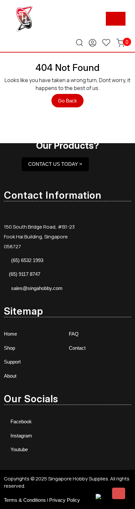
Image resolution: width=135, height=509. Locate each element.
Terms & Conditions (25, 500)
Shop (9, 348)
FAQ (74, 334)
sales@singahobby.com (37, 288)
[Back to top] (118, 493)
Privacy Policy (64, 500)
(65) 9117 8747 (24, 274)
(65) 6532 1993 (27, 260)
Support (12, 362)
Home (10, 334)
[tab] (115, 19)
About (10, 376)
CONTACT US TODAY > (55, 164)
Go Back (71, 102)
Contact (77, 348)
